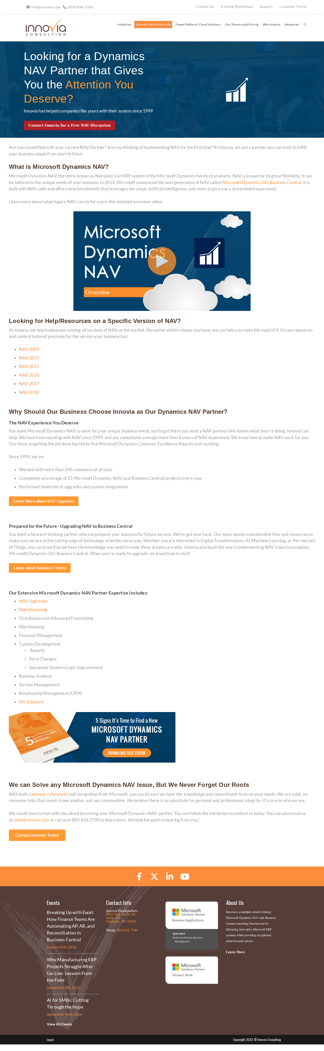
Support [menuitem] (266, 6)
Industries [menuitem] (124, 24)
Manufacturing (33, 609)
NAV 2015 (29, 366)
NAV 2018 (29, 392)
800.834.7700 (127, 930)
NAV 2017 (29, 383)
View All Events (59, 1024)
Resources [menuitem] (292, 24)
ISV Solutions (31, 701)
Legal (50, 1039)
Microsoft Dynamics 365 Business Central (261, 182)
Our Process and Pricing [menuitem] (241, 24)
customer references (48, 794)
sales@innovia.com (31, 819)
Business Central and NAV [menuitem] (153, 24)
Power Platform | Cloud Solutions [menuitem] (197, 24)
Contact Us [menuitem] (205, 6)
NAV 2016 (29, 375)
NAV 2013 (29, 357)
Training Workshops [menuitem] (236, 6)
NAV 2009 (29, 349)
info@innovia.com (45, 7)
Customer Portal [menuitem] (293, 6)
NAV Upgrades (33, 601)
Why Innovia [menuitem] (271, 24)
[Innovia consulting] (42, 33)
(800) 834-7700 (80, 7)
